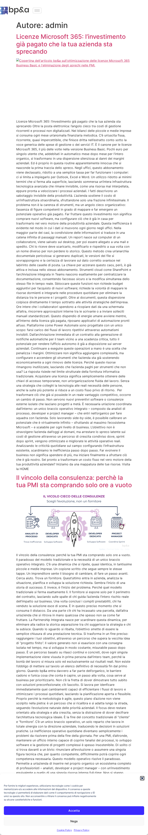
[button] (142, 778)
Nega (74, 821)
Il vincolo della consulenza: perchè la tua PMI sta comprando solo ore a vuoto (74, 481)
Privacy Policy (81, 830)
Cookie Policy (64, 830)
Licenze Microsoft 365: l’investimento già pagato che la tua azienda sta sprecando (71, 44)
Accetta (74, 810)
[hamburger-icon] (37, 10)
